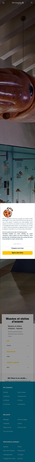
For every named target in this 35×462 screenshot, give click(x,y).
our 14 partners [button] (19, 218)
